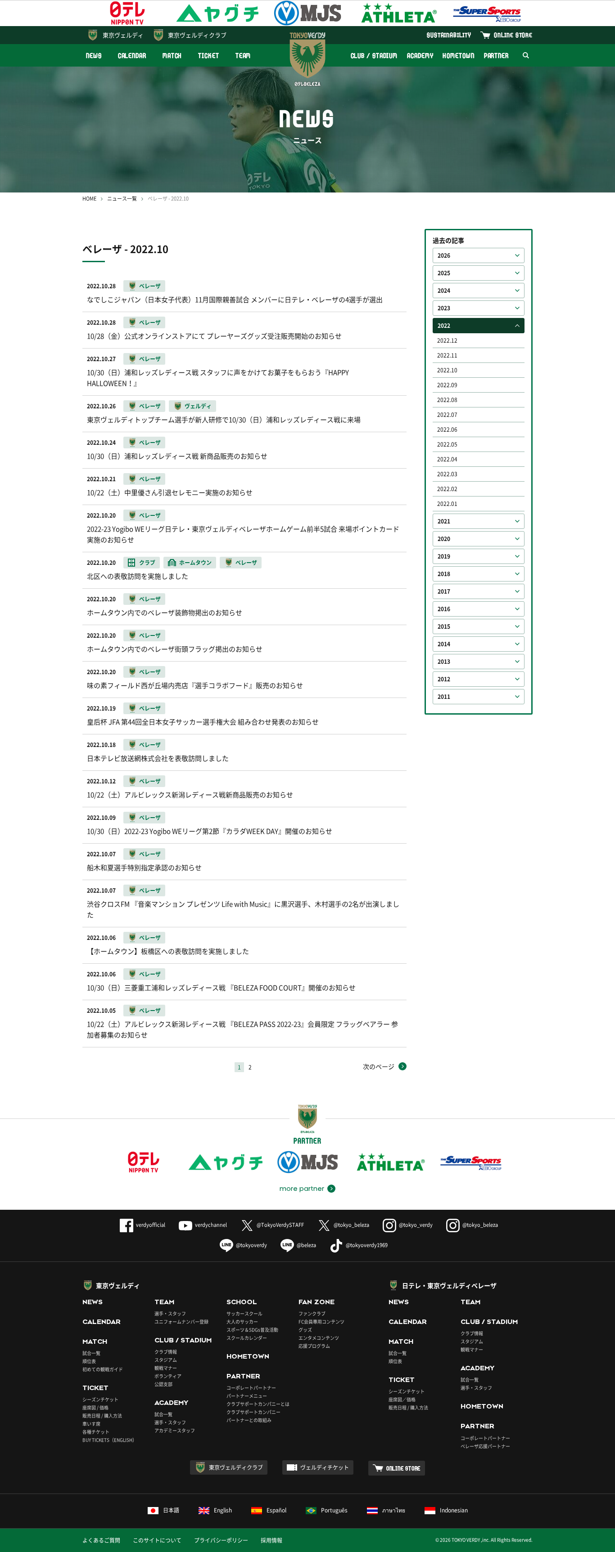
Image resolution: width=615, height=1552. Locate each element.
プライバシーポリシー (221, 1540)
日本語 (171, 1510)
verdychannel (211, 1225)
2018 (444, 574)
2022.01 (447, 504)
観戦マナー (165, 1367)
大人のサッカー (242, 1321)
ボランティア (167, 1376)
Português (334, 1510)
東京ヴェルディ (123, 35)
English (223, 1510)
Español (276, 1510)
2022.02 (447, 489)
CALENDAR (132, 55)
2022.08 (447, 400)
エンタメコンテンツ (318, 1337)
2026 (444, 255)
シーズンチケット (100, 1399)
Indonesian (454, 1510)
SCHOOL (241, 1302)
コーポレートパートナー (251, 1387)
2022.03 (447, 474)
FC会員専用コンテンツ (321, 1321)
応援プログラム (314, 1345)
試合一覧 (91, 1353)
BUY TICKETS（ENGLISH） (109, 1439)
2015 (444, 626)
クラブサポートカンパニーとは (257, 1403)
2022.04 (447, 459)
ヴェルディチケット (324, 1467)
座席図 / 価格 (95, 1407)
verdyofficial (150, 1225)
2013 (444, 661)
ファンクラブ (312, 1313)
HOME (89, 198)
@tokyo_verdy (416, 1225)
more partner (302, 1188)
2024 (444, 290)
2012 (444, 679)
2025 (444, 273)
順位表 (89, 1361)
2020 (444, 539)
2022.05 (447, 444)
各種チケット (95, 1431)
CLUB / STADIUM (374, 55)
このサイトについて (157, 1540)
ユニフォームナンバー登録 (181, 1321)
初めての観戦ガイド (102, 1369)
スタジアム (165, 1359)
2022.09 (447, 385)
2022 (444, 326)
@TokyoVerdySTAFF (280, 1225)
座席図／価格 (402, 1399)
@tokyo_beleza (351, 1225)
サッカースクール (244, 1313)
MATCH (172, 55)
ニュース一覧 (122, 198)
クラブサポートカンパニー (253, 1412)
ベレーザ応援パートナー (485, 1446)
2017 (444, 591)
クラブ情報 (165, 1351)
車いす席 (91, 1423)
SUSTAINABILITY (449, 34)
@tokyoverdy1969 (367, 1245)
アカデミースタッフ (174, 1430)
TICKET (208, 55)
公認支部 (163, 1384)
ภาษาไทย (393, 1510)
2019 (444, 556)
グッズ (305, 1329)
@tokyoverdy (251, 1245)
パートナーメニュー (246, 1395)
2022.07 (447, 415)
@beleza (306, 1245)
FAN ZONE (316, 1302)
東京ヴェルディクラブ (197, 35)
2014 (444, 644)
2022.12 (447, 340)
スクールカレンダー (246, 1337)
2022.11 (447, 355)
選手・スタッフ (170, 1313)
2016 (444, 609)
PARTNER (496, 55)
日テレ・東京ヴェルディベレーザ (449, 1285)
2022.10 (447, 370)
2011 (444, 697)
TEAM (243, 55)
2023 (444, 308)
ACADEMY (420, 55)
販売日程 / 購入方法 (102, 1415)
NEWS (94, 55)
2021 (444, 521)
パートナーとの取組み (248, 1420)
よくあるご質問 (101, 1540)
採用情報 (271, 1540)
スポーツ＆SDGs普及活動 (252, 1329)
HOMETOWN (458, 55)
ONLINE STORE (513, 34)
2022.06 (447, 429)
